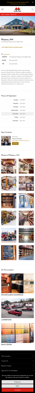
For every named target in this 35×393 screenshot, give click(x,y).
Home (2, 14)
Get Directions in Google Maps (12, 47)
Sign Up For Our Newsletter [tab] (9, 370)
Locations (7, 14)
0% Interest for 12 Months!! (18, 4)
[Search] (33, 9)
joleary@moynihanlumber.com (21, 140)
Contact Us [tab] (4, 361)
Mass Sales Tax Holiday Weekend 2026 (18, 2)
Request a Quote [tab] (6, 366)
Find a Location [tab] (5, 356)
